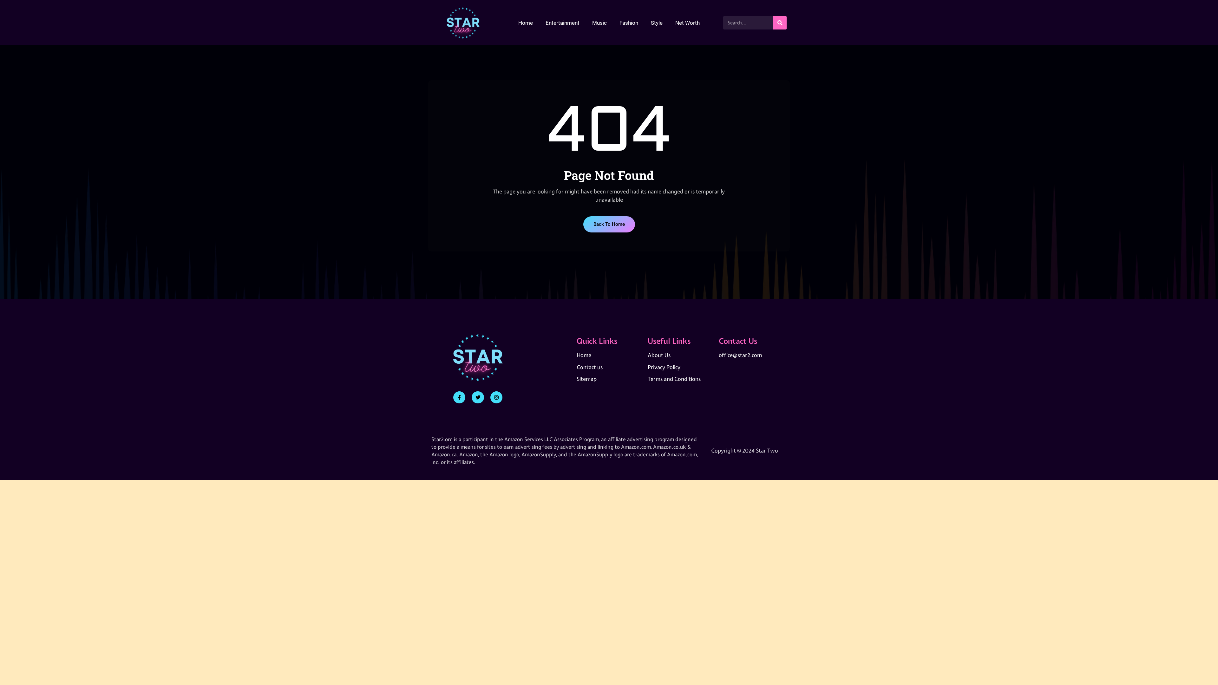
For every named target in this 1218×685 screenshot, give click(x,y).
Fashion (628, 23)
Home (525, 23)
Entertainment (563, 23)
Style (657, 23)
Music (599, 23)
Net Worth (687, 23)
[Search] (780, 22)
